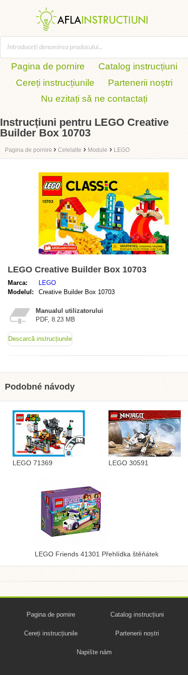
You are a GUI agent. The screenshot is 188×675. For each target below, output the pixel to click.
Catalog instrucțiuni (137, 66)
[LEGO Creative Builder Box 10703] (103, 256)
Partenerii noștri (140, 83)
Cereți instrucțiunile (55, 83)
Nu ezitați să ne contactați (94, 99)
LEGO (47, 282)
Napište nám (94, 652)
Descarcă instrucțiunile (40, 338)
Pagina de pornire (48, 66)
